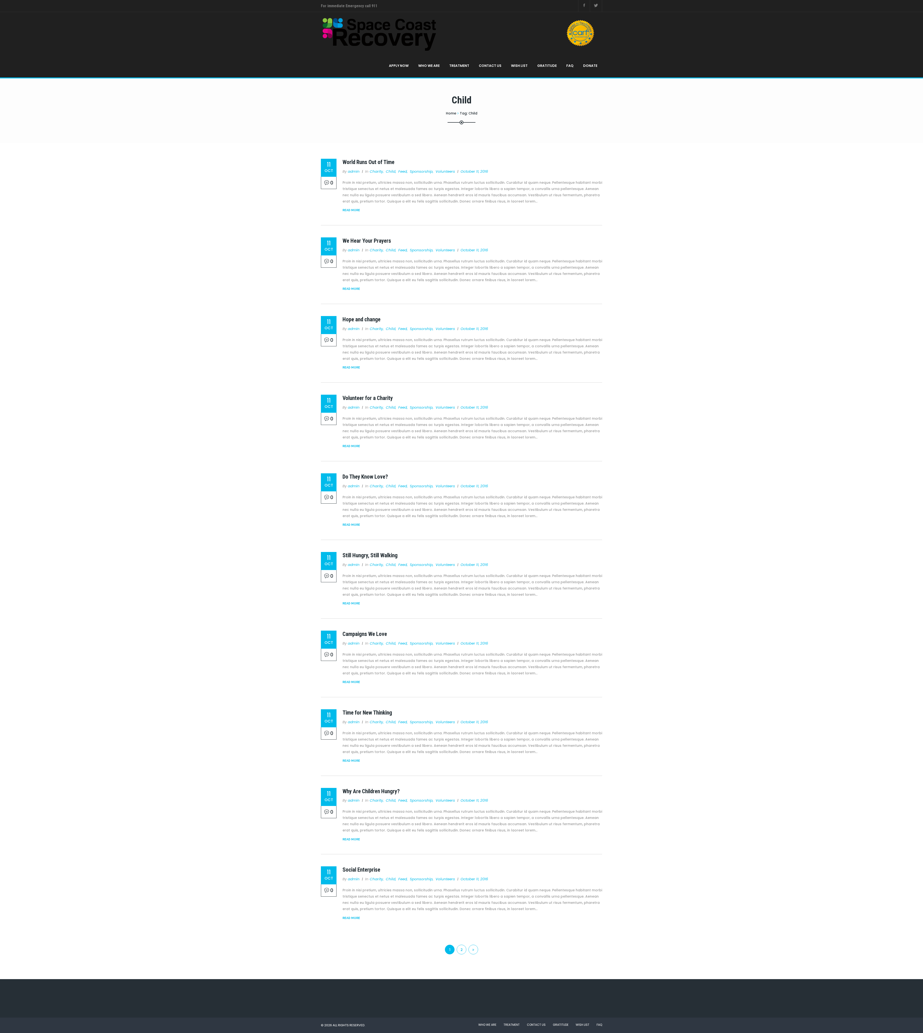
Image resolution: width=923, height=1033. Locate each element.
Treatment (459, 65)
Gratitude (547, 65)
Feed (402, 171)
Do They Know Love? (365, 477)
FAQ (570, 65)
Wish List (519, 65)
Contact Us (490, 65)
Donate (590, 65)
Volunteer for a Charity (368, 398)
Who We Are (429, 65)
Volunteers (445, 171)
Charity (376, 171)
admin (354, 171)
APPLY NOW (399, 65)
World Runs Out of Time (368, 162)
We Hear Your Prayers (367, 241)
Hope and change (361, 319)
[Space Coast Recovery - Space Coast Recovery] (459, 33)
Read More (351, 210)
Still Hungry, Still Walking (370, 555)
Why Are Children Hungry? (371, 791)
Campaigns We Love (365, 634)
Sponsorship (421, 171)
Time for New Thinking (367, 713)
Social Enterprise (361, 870)
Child (390, 171)
